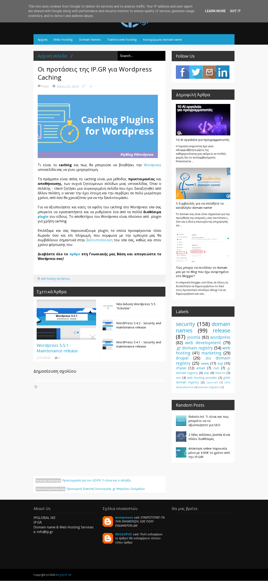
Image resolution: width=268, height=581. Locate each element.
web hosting (48, 278)
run (216, 368)
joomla (193, 337)
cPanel (181, 368)
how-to (220, 373)
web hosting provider (202, 378)
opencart (212, 382)
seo (178, 378)
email (200, 368)
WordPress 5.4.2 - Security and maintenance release (138, 325)
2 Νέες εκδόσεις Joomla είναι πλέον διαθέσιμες (209, 436)
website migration (209, 387)
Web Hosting (63, 39)
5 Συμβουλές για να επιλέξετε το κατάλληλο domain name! (200, 205)
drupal (182, 358)
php (206, 373)
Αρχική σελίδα (52, 56)
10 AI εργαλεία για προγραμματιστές (202, 139)
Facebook (182, 72)
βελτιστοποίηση (100, 240)
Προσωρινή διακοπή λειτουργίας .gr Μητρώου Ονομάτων (105, 489)
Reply (45, 86)
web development (203, 342)
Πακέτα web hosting (122, 39)
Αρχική (42, 39)
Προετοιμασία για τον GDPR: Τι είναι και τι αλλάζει (96, 480)
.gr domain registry (194, 348)
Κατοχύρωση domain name (162, 39)
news (205, 363)
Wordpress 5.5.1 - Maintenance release (57, 348)
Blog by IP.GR (63, 575)
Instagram (209, 72)
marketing (211, 353)
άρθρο (75, 254)
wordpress (63, 278)
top (220, 363)
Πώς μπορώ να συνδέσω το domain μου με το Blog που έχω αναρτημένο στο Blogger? (202, 271)
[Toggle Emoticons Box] (36, 386)
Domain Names (90, 39)
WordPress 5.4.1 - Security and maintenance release (138, 344)
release (221, 330)
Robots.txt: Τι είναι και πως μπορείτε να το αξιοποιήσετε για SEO (208, 420)
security (185, 324)
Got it (235, 11)
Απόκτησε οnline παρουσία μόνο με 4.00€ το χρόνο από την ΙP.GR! (209, 452)
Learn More (215, 11)
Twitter (196, 72)
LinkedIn (222, 72)
